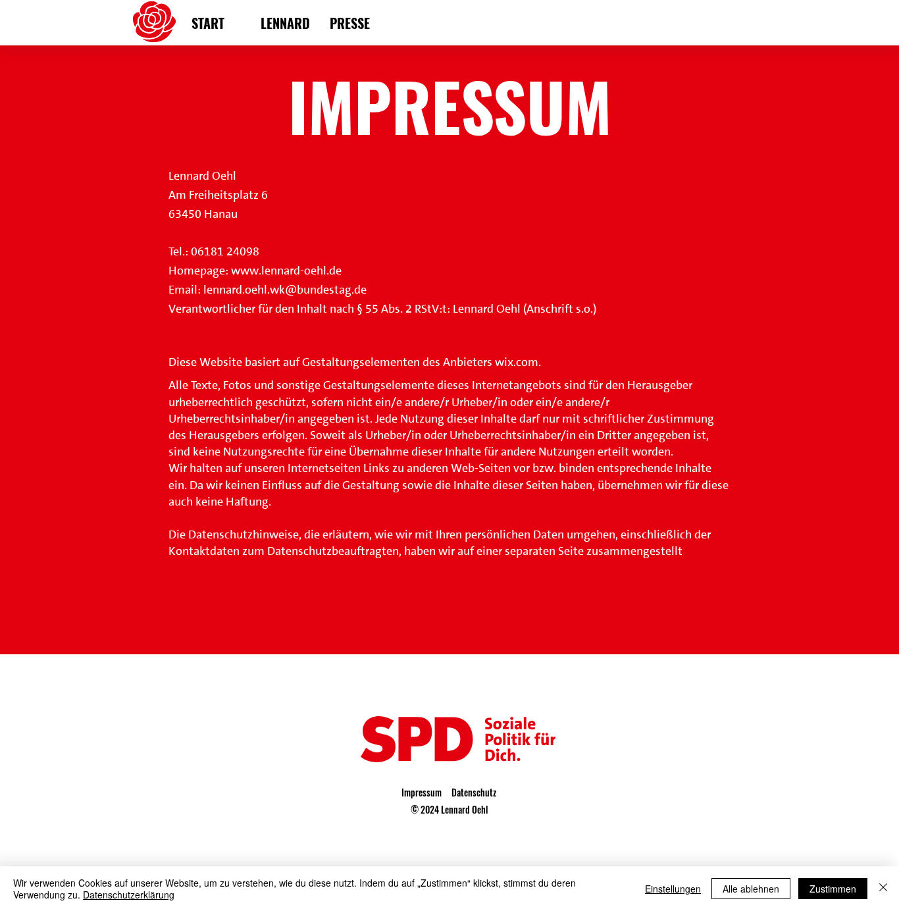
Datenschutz (473, 792)
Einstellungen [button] (673, 888)
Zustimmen (832, 888)
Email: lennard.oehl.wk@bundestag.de (267, 290)
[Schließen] (883, 888)
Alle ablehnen (751, 888)
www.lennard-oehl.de (286, 270)
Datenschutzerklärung (128, 894)
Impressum (421, 792)
